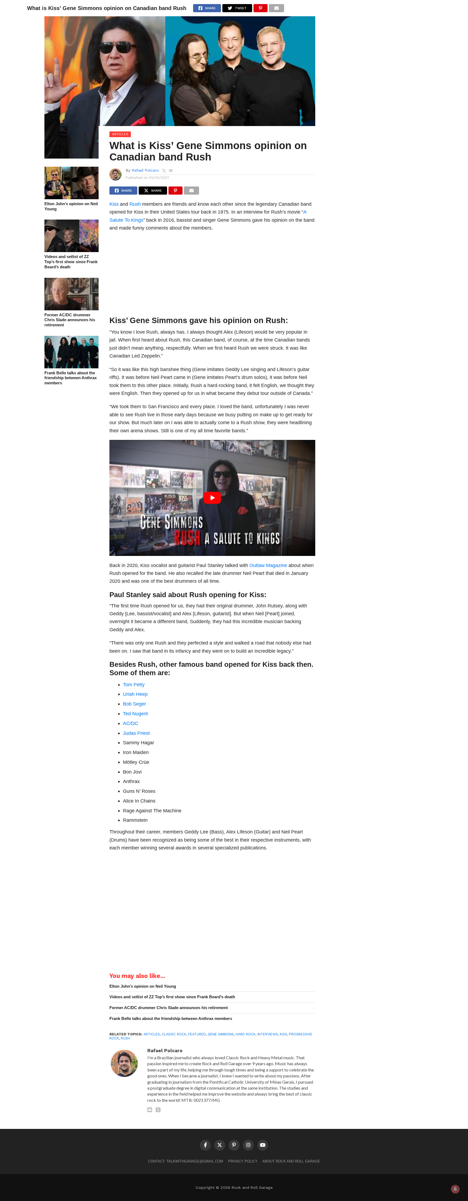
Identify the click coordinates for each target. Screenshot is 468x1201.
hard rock (245, 1034)
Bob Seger (134, 704)
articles (152, 1034)
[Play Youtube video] (212, 498)
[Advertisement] (212, 275)
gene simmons (221, 1034)
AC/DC (130, 723)
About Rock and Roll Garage (291, 1161)
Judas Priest (136, 733)
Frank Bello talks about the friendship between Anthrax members (70, 378)
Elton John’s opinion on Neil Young (71, 206)
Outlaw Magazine (268, 565)
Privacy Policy (243, 1161)
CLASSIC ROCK (174, 1034)
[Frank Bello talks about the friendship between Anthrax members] (71, 366)
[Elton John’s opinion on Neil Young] (71, 197)
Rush (135, 204)
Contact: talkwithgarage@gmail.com (185, 1161)
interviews (267, 1034)
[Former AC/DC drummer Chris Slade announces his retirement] (71, 308)
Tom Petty (134, 684)
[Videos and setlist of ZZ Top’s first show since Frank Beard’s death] (71, 250)
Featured (197, 1034)
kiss (283, 1034)
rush (125, 1038)
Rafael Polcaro (145, 170)
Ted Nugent (135, 713)
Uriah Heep (135, 694)
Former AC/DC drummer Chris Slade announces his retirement (69, 320)
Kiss (114, 204)
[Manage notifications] (455, 1189)
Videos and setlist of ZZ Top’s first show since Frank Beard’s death (71, 261)
